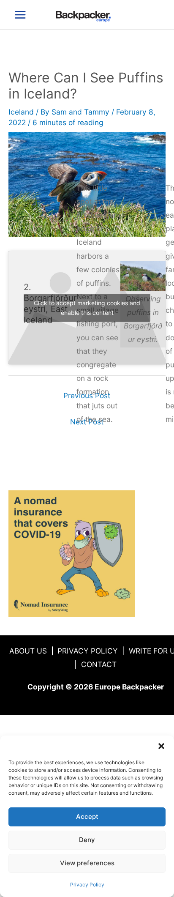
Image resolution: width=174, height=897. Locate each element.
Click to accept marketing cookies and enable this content (87, 307)
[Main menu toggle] (20, 15)
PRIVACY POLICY (87, 650)
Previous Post (86, 395)
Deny (87, 840)
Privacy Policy (87, 884)
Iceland (21, 111)
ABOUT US (28, 650)
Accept (87, 816)
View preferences (87, 863)
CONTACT (99, 664)
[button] (161, 746)
